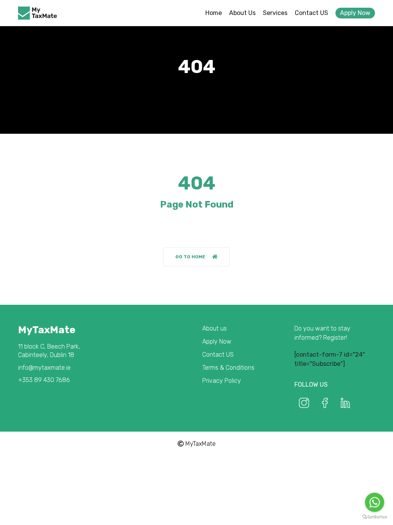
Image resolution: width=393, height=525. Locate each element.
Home (213, 13)
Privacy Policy (221, 380)
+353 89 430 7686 (44, 380)
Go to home (190, 256)
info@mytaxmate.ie (44, 367)
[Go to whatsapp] (374, 502)
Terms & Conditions (228, 367)
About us (242, 13)
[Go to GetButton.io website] (374, 517)
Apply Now (355, 13)
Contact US (311, 13)
